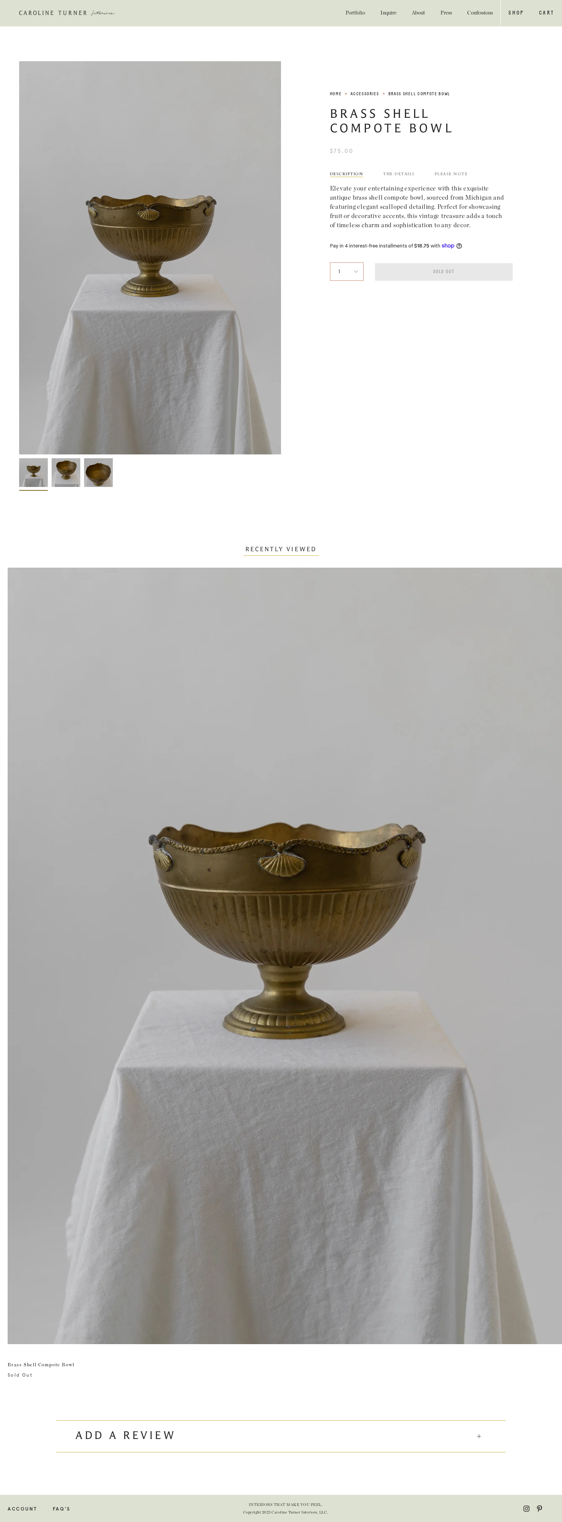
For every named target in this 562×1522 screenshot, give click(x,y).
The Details (399, 174)
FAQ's (62, 1509)
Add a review (125, 1436)
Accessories (365, 93)
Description (347, 174)
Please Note (451, 174)
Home (336, 93)
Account (22, 1509)
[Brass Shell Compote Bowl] (33, 472)
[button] (515, 13)
